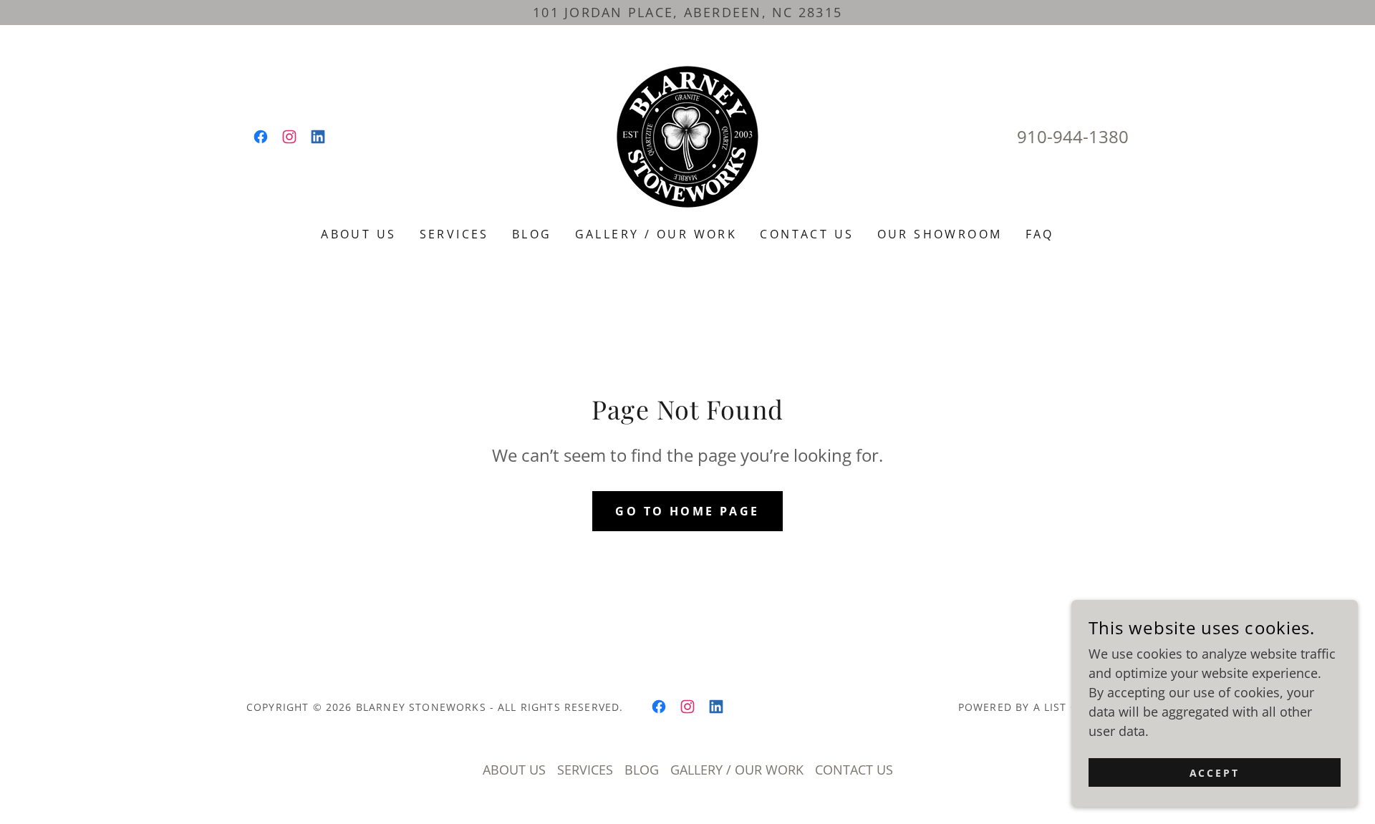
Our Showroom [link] (940, 234)
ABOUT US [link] (358, 234)
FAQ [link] (1040, 234)
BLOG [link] (532, 234)
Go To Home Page (687, 511)
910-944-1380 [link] (1073, 136)
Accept (1215, 773)
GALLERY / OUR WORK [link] (656, 234)
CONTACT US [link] (807, 234)
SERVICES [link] (454, 234)
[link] (260, 136)
